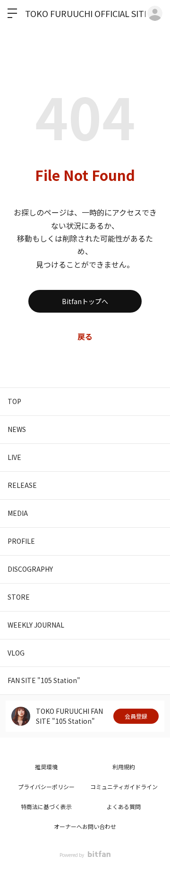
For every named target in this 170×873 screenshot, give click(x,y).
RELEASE (22, 485)
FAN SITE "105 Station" (44, 680)
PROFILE (21, 541)
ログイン (154, 13)
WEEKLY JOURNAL (36, 625)
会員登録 (136, 716)
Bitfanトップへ (85, 301)
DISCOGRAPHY (30, 569)
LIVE (14, 457)
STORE (19, 597)
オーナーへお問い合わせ (85, 826)
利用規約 (123, 767)
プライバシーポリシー (46, 787)
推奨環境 (46, 767)
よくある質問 (124, 806)
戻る (85, 336)
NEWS (17, 429)
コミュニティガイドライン (124, 787)
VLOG (16, 652)
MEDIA (18, 513)
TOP (14, 401)
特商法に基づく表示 (46, 806)
